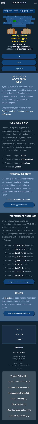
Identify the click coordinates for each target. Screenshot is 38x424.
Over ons (19, 334)
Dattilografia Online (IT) (19, 416)
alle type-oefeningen (21, 47)
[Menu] (35, 3)
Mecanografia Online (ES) (19, 393)
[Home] (3, 3)
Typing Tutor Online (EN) (19, 382)
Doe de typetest (8, 111)
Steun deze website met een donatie (19, 313)
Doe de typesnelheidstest (19, 205)
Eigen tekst (19, 69)
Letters (19, 56)
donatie (8, 298)
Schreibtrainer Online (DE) (19, 387)
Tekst (19, 62)
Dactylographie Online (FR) (19, 410)
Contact (19, 339)
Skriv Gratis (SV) (19, 404)
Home (19, 329)
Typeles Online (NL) (19, 376)
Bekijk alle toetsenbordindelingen (19, 282)
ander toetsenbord (24, 49)
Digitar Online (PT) (19, 399)
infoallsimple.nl (19, 352)
